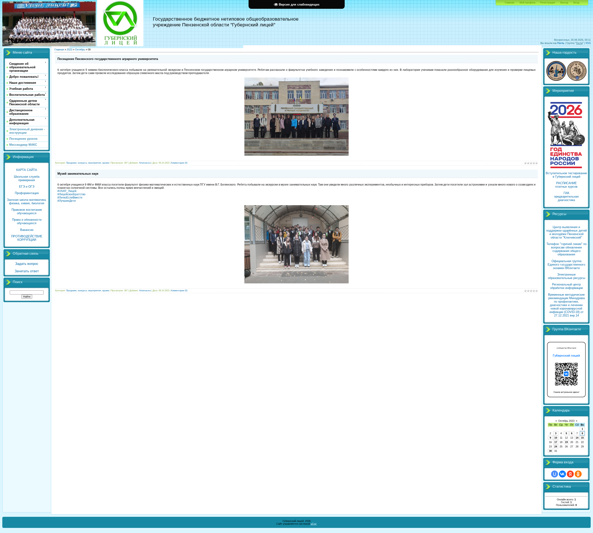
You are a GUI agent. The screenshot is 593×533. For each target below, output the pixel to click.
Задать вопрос (26, 264)
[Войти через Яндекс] (570, 474)
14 (577, 437)
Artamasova (145, 163)
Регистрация (547, 2)
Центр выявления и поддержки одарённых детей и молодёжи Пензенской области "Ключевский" (566, 232)
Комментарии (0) (179, 163)
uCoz (314, 523)
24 (555, 446)
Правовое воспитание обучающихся (27, 211)
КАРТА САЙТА (26, 170)
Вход (576, 2)
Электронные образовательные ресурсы (566, 276)
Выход (564, 2)
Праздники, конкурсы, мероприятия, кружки (87, 163)
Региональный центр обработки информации (566, 286)
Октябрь (80, 49)
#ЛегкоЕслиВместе (69, 197)
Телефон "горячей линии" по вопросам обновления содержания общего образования (566, 249)
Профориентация (27, 193)
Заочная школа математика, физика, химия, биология (27, 201)
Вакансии (26, 230)
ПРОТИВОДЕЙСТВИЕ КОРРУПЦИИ (26, 238)
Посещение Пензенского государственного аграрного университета (107, 59)
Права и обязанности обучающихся (26, 221)
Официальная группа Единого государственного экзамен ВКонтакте (566, 264)
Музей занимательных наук (77, 173)
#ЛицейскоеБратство (71, 194)
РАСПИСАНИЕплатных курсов (566, 184)
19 (566, 442)
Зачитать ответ (27, 271)
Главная (509, 2)
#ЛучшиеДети (66, 200)
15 (582, 437)
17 (555, 442)
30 (550, 450)
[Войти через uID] (554, 474)
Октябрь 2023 (566, 420)
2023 (69, 49)
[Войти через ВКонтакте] (562, 474)
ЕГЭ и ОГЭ (26, 186)
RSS (588, 43)
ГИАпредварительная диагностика (566, 196)
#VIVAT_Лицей (66, 191)
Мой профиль (528, 2)
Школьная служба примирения (26, 178)
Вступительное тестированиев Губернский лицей (566, 174)
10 (555, 437)
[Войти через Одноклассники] (578, 474)
